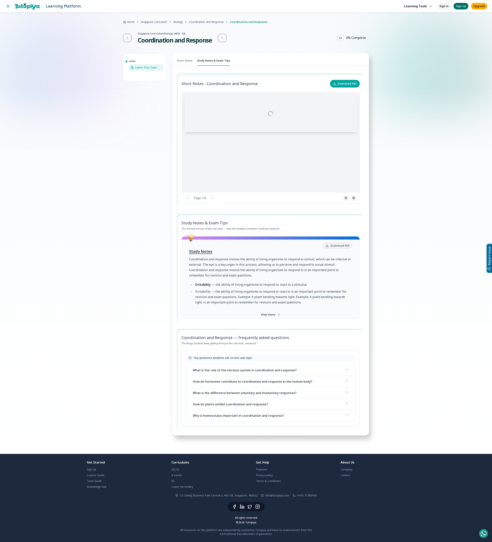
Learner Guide (95, 475)
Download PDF (347, 83)
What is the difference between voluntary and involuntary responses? (245, 393)
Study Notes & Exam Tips (213, 60)
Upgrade (479, 6)
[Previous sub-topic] (127, 38)
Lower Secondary (182, 487)
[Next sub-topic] (222, 38)
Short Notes (184, 60)
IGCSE (175, 469)
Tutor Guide (94, 481)
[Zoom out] (346, 198)
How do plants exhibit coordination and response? (230, 404)
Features (261, 469)
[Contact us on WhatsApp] (483, 533)
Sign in (444, 6)
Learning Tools (415, 6)
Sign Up (461, 6)
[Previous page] (187, 198)
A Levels (176, 475)
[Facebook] (234, 506)
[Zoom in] (354, 198)
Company (346, 469)
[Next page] (212, 198)
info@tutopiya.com (277, 495)
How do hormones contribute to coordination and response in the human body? (252, 381)
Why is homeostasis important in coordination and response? (238, 415)
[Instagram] (257, 506)
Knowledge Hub (96, 487)
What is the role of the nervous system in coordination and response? (245, 370)
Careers (345, 475)
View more (268, 314)
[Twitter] (250, 506)
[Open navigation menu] (8, 6)
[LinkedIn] (242, 506)
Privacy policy (264, 475)
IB (172, 481)
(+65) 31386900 (307, 495)
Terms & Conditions (268, 481)
